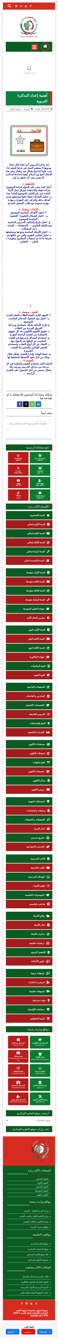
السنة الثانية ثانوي (36, 639)
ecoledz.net (36, 1315)
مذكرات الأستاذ (15, 109)
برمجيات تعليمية (37, 943)
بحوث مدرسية (39, 1000)
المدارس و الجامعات (35, 696)
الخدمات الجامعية (36, 732)
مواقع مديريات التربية (39, 1227)
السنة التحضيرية (37, 515)
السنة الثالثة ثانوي (36, 648)
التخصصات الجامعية (35, 705)
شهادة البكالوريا (37, 657)
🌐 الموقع (12, 1331)
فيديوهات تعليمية (37, 991)
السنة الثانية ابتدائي (36, 533)
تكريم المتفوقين (37, 1018)
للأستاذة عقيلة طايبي (30, 1313)
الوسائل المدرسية (36, 877)
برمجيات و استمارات (36, 810)
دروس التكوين (38, 789)
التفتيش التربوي (38, 952)
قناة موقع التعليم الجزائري (37, 1254)
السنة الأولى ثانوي (37, 629)
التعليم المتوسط (41, 1191)
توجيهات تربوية (38, 973)
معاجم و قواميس (37, 904)
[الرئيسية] (45, 47)
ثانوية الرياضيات (38, 666)
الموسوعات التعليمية (35, 895)
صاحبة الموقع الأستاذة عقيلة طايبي (34, 1293)
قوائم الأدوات (39, 886)
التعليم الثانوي (42, 1183)
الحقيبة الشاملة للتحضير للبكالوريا (34, 1282)
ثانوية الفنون (39, 675)
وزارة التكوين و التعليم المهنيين (35, 1222)
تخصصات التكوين (36, 771)
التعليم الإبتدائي (42, 1179)
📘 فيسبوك (44, 1331)
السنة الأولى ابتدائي (36, 524)
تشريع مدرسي (38, 837)
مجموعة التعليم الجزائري (38, 1260)
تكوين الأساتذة (38, 961)
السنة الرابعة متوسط (35, 599)
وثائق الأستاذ (39, 916)
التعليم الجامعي (42, 1187)
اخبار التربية (39, 828)
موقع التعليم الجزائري (39, 1244)
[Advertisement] (29, 273)
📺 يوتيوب (28, 1331)
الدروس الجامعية (37, 714)
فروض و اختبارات (36, 982)
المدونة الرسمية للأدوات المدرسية (34, 1287)
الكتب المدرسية (38, 858)
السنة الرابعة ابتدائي (36, 551)
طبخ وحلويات (39, 762)
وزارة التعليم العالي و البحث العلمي (33, 1216)
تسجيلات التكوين (37, 753)
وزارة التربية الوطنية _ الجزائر (36, 1211)
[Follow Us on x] (36, 1303)
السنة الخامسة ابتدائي (34, 560)
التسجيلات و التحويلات (34, 819)
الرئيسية (27, 109)
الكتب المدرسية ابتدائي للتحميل (35, 1277)
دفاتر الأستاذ (40, 925)
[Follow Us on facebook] (22, 1303)
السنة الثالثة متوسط (35, 590)
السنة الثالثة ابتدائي (36, 542)
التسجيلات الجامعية (36, 687)
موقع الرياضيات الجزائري (38, 1249)
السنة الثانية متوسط (35, 581)
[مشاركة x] (26, 404)
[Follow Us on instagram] (26, 1303)
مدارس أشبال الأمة (36, 618)
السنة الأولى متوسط (36, 572)
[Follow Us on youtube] (31, 1303)
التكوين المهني (42, 1195)
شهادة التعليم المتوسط (34, 609)
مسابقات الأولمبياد (36, 1009)
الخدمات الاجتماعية (35, 847)
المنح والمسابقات (38, 723)
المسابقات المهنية (36, 801)
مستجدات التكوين (37, 744)
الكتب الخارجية (38, 867)
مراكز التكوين (39, 780)
